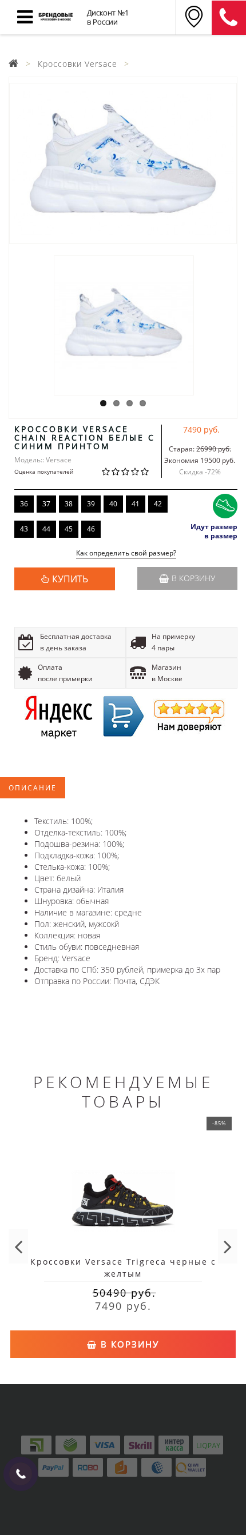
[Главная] (14, 63)
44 (46, 529)
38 (69, 504)
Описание (33, 788)
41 (136, 504)
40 (113, 504)
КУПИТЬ (70, 579)
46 (91, 529)
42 (158, 504)
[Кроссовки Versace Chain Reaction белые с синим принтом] (123, 163)
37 (46, 504)
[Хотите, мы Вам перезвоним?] (20, 1474)
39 (91, 504)
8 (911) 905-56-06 (229, 18)
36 (24, 504)
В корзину (193, 578)
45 (69, 529)
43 (24, 529)
